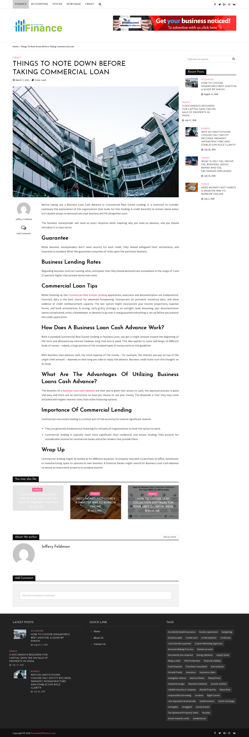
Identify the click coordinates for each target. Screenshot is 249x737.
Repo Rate (225, 689)
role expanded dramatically (182, 701)
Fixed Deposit (175, 666)
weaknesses (199, 718)
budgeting (227, 631)
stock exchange (226, 701)
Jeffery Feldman (23, 219)
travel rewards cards (178, 718)
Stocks (57, 4)
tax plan (206, 712)
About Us (98, 637)
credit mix (225, 637)
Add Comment (24, 233)
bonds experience (208, 631)
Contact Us (100, 644)
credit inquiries (208, 637)
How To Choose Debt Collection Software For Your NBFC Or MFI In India (153, 503)
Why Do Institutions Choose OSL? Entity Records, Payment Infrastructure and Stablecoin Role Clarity (218, 138)
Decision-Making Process (180, 649)
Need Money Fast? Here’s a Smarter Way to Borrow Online (95, 502)
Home (16, 46)
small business (207, 701)
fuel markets (217, 666)
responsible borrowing (179, 695)
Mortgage (74, 4)
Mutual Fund (214, 678)
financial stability (212, 660)
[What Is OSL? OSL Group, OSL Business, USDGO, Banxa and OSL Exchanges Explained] (191, 160)
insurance (191, 672)
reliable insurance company (182, 689)
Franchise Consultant (196, 666)
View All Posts (169, 537)
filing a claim (174, 660)
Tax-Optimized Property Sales (183, 712)
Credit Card (191, 637)
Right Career (213, 695)
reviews (199, 695)
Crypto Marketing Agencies (209, 643)
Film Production (192, 660)
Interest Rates (197, 678)
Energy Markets (205, 654)
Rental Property (208, 689)
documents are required (180, 654)
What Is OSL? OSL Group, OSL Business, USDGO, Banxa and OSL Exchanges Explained (217, 166)
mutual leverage (176, 683)
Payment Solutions (197, 683)
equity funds (222, 654)
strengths (173, 706)
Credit (89, 4)
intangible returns (177, 678)
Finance (21, 4)
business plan (175, 637)
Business (205, 128)
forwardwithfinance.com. (43, 733)
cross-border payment (179, 643)
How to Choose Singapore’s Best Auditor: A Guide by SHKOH (219, 86)
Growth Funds (175, 672)
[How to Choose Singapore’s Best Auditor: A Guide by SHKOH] (191, 82)
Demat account (205, 649)
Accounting (39, 4)
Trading (205, 157)
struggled (187, 706)
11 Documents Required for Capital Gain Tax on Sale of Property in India (38, 498)
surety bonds (202, 706)
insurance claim (207, 672)
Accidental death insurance (181, 631)
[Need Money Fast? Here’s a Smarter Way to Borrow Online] (191, 186)
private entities (219, 683)
